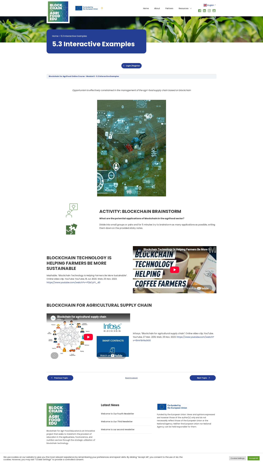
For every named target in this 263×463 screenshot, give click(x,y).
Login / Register (133, 66)
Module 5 (90, 76)
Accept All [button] (253, 458)
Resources (183, 8)
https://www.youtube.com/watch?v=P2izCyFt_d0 (73, 282)
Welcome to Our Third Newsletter (117, 421)
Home (146, 8)
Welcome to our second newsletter (118, 429)
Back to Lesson (131, 378)
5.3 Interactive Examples (107, 76)
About (157, 8)
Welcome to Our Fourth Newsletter (117, 413)
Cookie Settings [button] (238, 458)
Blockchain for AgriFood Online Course (67, 76)
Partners (169, 8)
